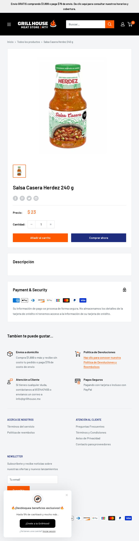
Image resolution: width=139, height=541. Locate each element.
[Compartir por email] (36, 198)
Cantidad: (19, 224)
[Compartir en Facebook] (15, 198)
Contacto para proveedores (93, 444)
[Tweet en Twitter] (29, 198)
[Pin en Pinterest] (22, 198)
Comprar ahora (98, 237)
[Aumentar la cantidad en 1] (50, 224)
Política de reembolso (21, 432)
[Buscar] (109, 24)
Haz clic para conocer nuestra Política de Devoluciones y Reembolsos (102, 362)
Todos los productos (28, 41)
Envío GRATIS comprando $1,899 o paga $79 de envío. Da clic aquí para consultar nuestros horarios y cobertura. (69, 6)
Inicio (10, 41)
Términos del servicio (20, 426)
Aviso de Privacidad (88, 438)
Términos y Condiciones (91, 432)
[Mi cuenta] (123, 24)
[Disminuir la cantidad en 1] (31, 224)
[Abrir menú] (9, 24)
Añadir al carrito (40, 237)
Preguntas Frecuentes (90, 426)
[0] (130, 24)
